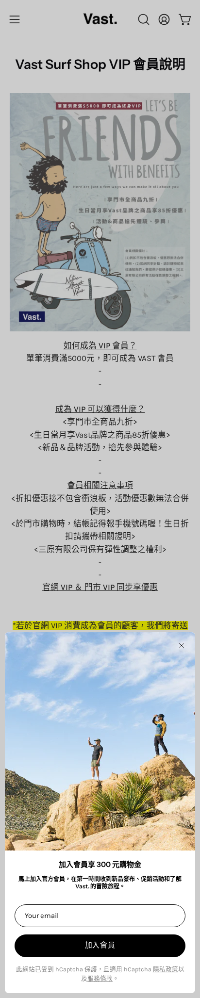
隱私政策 (165, 969)
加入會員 (100, 945)
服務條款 (100, 978)
